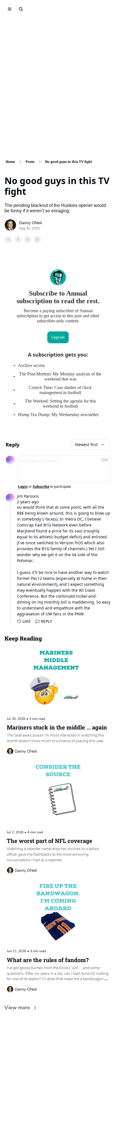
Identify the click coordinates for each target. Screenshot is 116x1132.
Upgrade (58, 337)
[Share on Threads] (28, 239)
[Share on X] (18, 239)
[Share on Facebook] (8, 239)
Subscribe (41, 486)
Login (23, 486)
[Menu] (9, 9)
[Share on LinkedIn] (37, 239)
